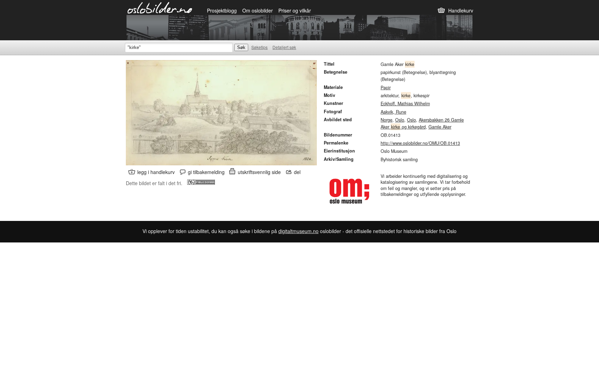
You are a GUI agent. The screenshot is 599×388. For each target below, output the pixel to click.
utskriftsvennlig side (259, 171)
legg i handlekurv (156, 171)
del (297, 171)
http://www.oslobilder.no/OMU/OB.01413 (420, 143)
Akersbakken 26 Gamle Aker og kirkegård (422, 123)
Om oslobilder (257, 10)
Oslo (399, 120)
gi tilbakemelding (206, 171)
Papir (386, 87)
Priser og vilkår (294, 10)
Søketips (259, 47)
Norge (386, 120)
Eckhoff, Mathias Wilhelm (405, 103)
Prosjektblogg (222, 10)
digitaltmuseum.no (298, 231)
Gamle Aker (439, 127)
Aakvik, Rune (393, 112)
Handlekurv (460, 10)
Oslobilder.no (160, 7)
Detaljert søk (284, 47)
